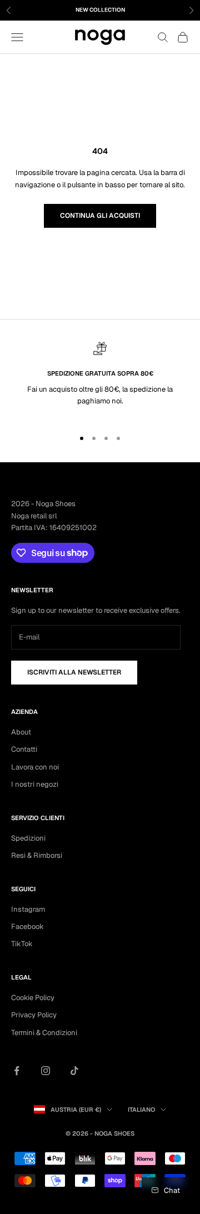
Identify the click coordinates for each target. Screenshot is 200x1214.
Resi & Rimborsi (36, 855)
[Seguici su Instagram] (45, 1070)
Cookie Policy (32, 997)
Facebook (27, 926)
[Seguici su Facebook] (16, 1070)
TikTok (22, 943)
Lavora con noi (35, 767)
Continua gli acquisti (100, 215)
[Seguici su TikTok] (74, 1070)
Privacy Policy (34, 1015)
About (21, 732)
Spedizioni (28, 838)
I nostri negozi (34, 784)
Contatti (24, 749)
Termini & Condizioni (44, 1032)
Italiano (141, 1109)
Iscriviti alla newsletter (74, 672)
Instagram (28, 909)
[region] (100, 380)
